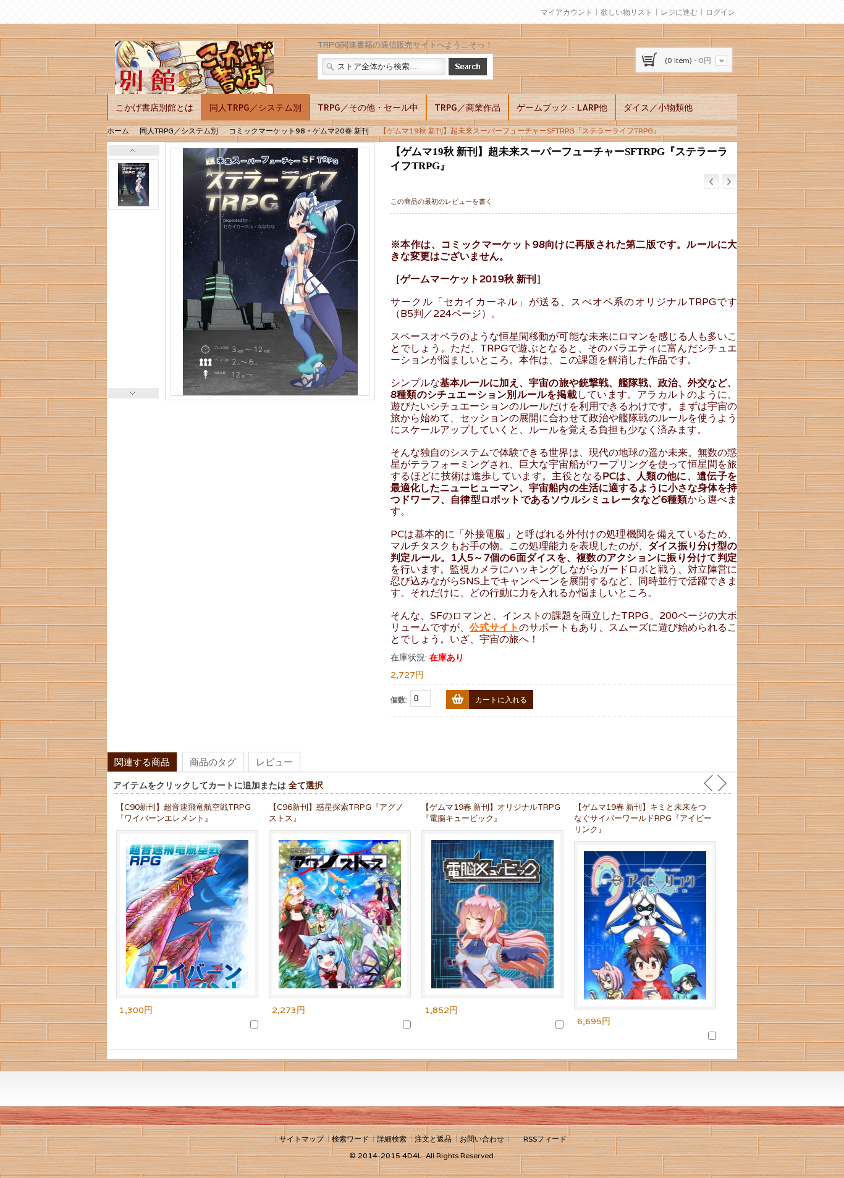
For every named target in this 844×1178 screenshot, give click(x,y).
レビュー (274, 761)
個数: (398, 699)
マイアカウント (567, 12)
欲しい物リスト (626, 12)
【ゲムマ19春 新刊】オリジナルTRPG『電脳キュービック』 (490, 812)
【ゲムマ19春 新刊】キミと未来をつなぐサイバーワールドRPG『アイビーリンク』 (643, 818)
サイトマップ (301, 1138)
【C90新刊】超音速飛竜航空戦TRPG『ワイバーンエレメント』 (183, 812)
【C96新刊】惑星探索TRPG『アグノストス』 (336, 812)
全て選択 (306, 785)
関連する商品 (142, 761)
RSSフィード (545, 1138)
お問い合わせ (482, 1138)
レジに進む (679, 12)
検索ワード (350, 1138)
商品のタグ (213, 761)
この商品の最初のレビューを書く (441, 201)
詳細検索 (392, 1138)
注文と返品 (433, 1138)
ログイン (720, 12)
